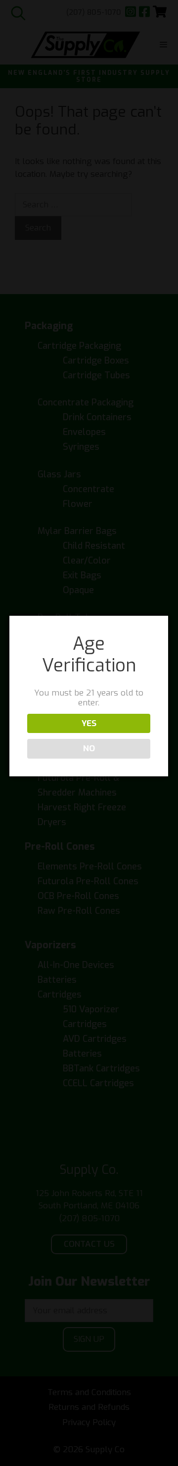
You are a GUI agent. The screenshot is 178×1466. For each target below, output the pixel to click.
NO (89, 748)
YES (89, 723)
